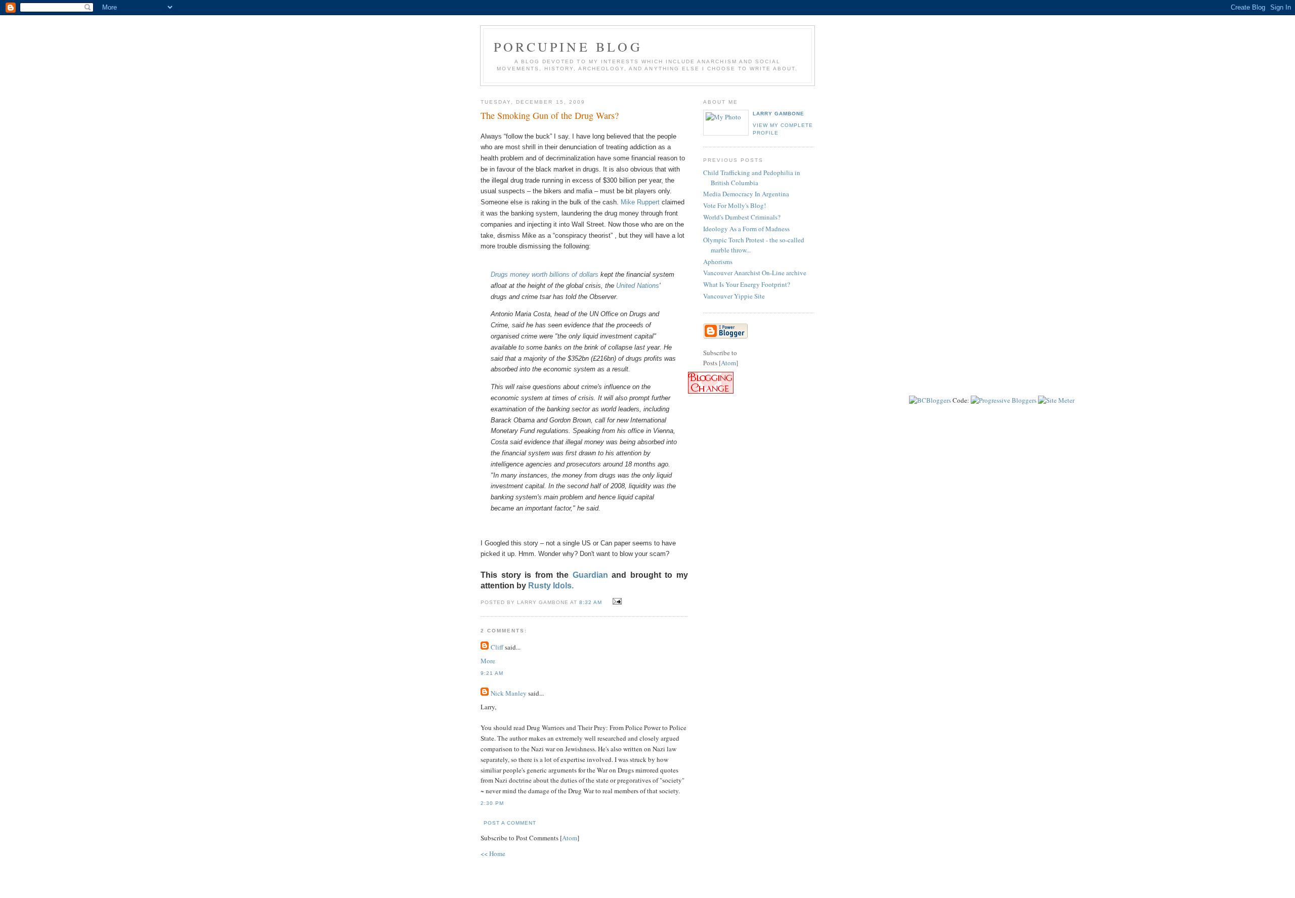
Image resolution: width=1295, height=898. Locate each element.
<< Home (493, 853)
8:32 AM (591, 602)
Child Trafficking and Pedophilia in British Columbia (751, 177)
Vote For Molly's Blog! (734, 205)
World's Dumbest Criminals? (742, 217)
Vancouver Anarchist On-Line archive (754, 272)
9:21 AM (492, 673)
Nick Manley (509, 693)
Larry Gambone (778, 113)
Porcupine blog (568, 46)
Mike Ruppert (640, 202)
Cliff (497, 647)
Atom (569, 837)
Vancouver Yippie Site (734, 296)
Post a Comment (510, 823)
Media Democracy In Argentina (746, 193)
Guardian (592, 575)
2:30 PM (492, 803)
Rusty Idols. (551, 585)
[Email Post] (616, 601)
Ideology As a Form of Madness (746, 228)
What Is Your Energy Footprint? (746, 284)
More (488, 660)
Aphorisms (717, 261)
